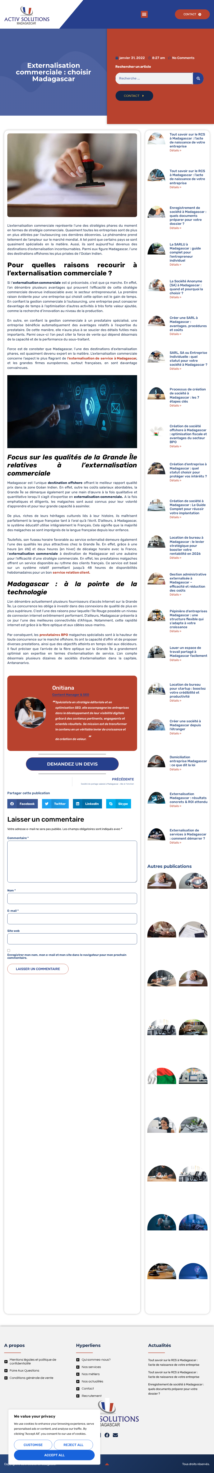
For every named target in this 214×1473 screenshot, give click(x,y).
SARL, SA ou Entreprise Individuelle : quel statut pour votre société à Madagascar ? (188, 359)
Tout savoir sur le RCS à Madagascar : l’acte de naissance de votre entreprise (187, 140)
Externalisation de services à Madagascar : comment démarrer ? (188, 834)
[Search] (198, 78)
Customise (33, 1445)
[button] (144, 14)
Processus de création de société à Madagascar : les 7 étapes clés (188, 395)
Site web (13, 931)
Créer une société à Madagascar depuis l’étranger (185, 725)
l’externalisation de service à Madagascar (101, 358)
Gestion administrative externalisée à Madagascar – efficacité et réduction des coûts (188, 582)
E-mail (13, 910)
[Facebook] (107, 1435)
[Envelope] (115, 1435)
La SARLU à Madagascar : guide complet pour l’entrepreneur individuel (185, 252)
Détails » (175, 150)
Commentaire (18, 838)
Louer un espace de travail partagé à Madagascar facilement (188, 652)
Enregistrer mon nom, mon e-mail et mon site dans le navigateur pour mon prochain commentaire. (66, 956)
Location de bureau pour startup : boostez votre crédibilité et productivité (188, 691)
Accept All (54, 1455)
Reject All (73, 1445)
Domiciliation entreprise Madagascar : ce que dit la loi (188, 761)
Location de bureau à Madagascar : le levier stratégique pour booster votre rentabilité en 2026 (187, 546)
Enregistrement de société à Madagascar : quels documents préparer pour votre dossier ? (188, 216)
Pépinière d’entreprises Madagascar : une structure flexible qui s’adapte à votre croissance (188, 619)
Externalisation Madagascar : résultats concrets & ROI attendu (189, 798)
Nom (11, 890)
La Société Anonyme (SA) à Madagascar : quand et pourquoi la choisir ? (186, 287)
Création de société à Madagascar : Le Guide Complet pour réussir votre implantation (188, 507)
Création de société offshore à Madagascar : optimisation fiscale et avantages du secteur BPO (188, 434)
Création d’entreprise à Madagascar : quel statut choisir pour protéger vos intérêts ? (188, 470)
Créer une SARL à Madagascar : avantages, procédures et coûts (188, 324)
